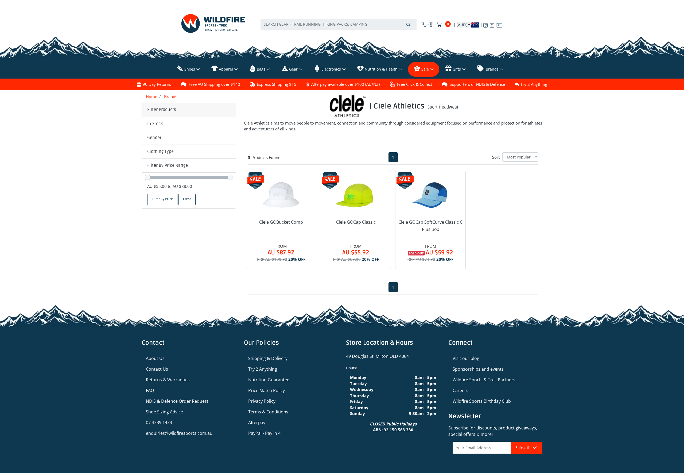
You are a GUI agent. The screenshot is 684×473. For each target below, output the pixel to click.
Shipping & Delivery (267, 358)
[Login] (431, 24)
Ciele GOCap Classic (356, 222)
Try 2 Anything (533, 84)
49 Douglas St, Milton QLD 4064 (377, 356)
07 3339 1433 (159, 422)
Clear (187, 199)
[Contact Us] (424, 24)
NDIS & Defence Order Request (177, 401)
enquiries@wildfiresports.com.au (179, 433)
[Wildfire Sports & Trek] (213, 23)
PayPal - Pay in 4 (264, 433)
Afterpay (256, 422)
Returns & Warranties (168, 380)
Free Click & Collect (414, 84)
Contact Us (157, 369)
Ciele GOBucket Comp (281, 222)
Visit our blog (466, 358)
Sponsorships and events (478, 369)
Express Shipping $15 (276, 84)
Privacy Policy (261, 401)
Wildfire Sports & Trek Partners (484, 380)
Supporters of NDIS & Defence (477, 84)
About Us (155, 358)
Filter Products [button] (161, 109)
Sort (496, 157)
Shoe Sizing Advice (164, 412)
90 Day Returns (157, 84)
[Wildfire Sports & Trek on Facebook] (485, 24)
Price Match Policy (266, 390)
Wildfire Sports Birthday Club (482, 401)
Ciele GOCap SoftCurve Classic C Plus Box (430, 225)
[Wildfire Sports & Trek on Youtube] (499, 24)
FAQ (150, 390)
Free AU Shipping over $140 (214, 84)
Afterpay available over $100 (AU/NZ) (345, 84)
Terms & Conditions (268, 412)
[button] (189, 124)
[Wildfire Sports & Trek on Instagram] (492, 24)
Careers (460, 390)
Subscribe (524, 447)
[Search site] (408, 24)
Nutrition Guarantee (268, 380)
